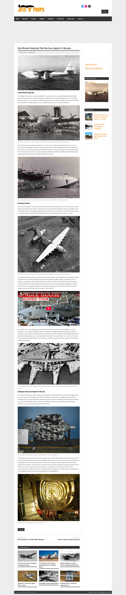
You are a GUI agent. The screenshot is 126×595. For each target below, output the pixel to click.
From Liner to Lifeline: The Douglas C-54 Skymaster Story (27, 564)
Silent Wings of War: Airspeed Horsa (48, 583)
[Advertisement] (63, 32)
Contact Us (107, 592)
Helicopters (60, 19)
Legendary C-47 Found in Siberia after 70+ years (26, 584)
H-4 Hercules (91, 82)
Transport (51, 19)
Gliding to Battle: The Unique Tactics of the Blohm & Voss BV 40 (69, 564)
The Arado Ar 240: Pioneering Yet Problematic (99, 126)
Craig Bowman (31, 52)
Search (105, 11)
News (17, 19)
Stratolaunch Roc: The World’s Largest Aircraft (68, 584)
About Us (80, 19)
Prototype (25, 19)
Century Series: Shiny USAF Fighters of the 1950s (100, 136)
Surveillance (71, 19)
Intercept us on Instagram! (94, 68)
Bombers (42, 19)
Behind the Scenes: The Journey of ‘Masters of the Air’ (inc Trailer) (101, 117)
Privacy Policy (101, 592)
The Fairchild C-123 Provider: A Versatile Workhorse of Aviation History (47, 565)
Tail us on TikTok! (91, 64)
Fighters (33, 19)
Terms (95, 592)
